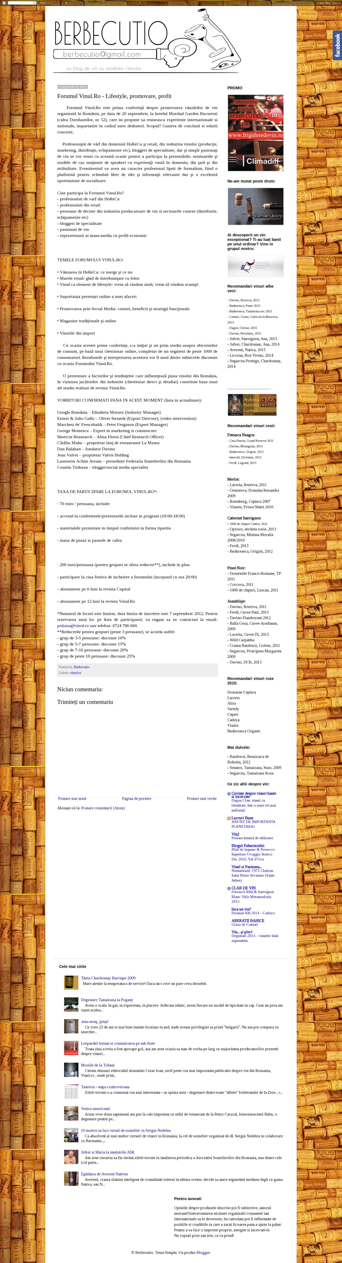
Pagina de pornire (136, 798)
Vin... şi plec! (242, 932)
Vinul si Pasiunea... (247, 867)
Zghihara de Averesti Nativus (104, 1174)
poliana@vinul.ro (73, 625)
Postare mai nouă (72, 798)
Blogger (203, 1252)
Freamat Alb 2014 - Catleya (253, 913)
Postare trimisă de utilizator (252, 838)
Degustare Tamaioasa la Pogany (107, 1000)
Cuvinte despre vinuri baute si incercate (254, 795)
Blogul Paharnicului (248, 845)
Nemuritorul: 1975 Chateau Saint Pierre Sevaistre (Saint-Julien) (253, 875)
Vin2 (235, 834)
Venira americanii (95, 1108)
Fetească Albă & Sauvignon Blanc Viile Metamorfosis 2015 (253, 897)
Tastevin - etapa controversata (105, 1087)
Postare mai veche (202, 798)
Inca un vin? (241, 909)
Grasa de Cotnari (245, 924)
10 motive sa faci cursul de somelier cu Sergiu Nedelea (126, 1130)
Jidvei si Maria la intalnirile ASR (107, 1152)
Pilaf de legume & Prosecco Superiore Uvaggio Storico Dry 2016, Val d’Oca (253, 854)
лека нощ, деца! (94, 1021)
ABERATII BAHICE (248, 920)
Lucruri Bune (242, 818)
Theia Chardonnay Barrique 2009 (108, 978)
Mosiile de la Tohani (98, 1065)
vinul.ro (75, 673)
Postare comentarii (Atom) (103, 808)
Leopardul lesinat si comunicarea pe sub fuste (118, 1043)
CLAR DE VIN (244, 888)
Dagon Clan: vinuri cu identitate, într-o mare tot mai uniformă (254, 805)
